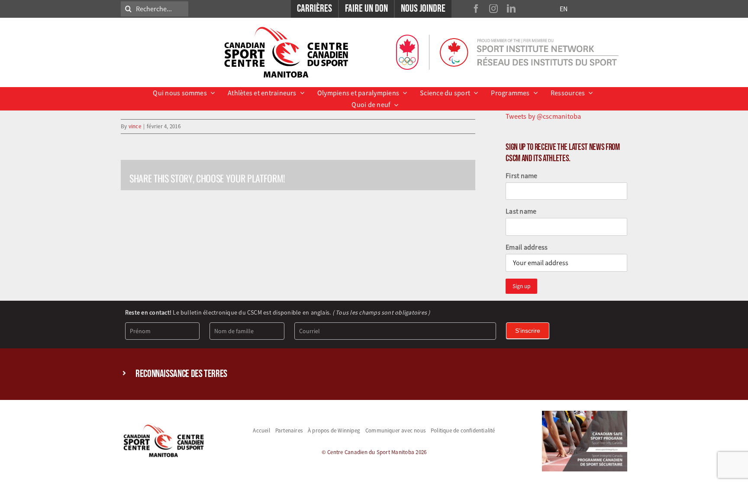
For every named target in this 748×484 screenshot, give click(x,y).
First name (521, 175)
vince (135, 126)
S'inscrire (527, 330)
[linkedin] (511, 8)
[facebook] (476, 8)
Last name (521, 211)
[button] (374, 374)
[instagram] (493, 8)
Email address (527, 247)
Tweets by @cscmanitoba (543, 116)
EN (563, 8)
